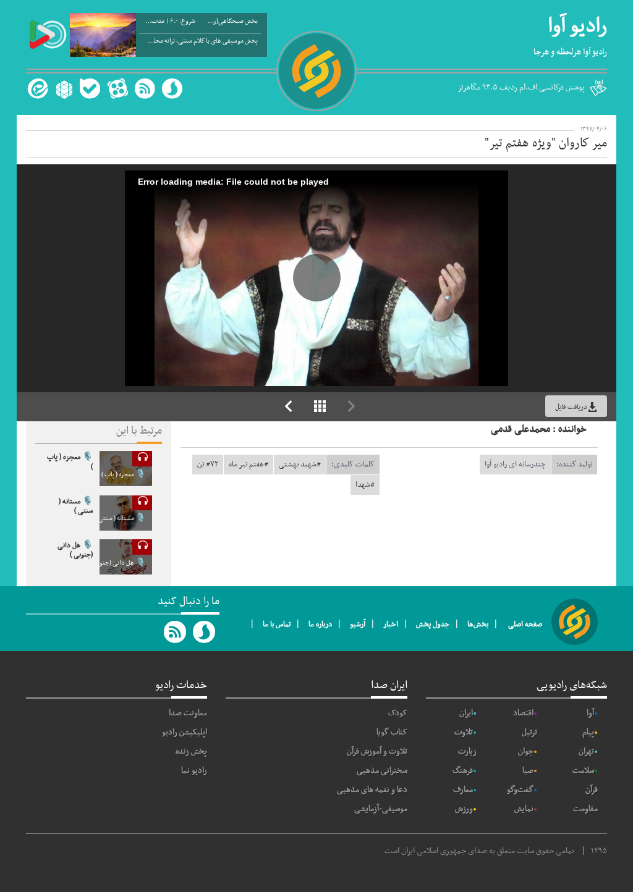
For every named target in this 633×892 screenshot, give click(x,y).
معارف (463, 790)
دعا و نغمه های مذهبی (372, 790)
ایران (466, 713)
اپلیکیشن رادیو (184, 732)
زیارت (467, 751)
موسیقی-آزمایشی (380, 809)
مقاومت (585, 809)
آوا (590, 713)
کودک (397, 713)
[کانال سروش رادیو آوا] (204, 632)
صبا (527, 771)
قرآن (591, 790)
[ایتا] (36, 88)
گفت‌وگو (520, 790)
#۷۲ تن (207, 464)
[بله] (90, 88)
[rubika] (63, 88)
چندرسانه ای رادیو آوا (515, 464)
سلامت (583, 771)
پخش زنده (191, 751)
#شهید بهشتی (300, 464)
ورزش (464, 809)
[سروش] (172, 88)
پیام (588, 732)
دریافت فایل (571, 407)
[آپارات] (117, 88)
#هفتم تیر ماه (248, 464)
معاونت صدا (188, 713)
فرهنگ (462, 771)
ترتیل (529, 732)
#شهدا (365, 485)
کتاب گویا (391, 732)
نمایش (523, 809)
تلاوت (463, 732)
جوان (525, 751)
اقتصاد (523, 713)
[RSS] (144, 88)
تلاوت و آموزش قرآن (377, 751)
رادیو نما (194, 771)
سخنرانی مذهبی (382, 771)
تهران (586, 751)
